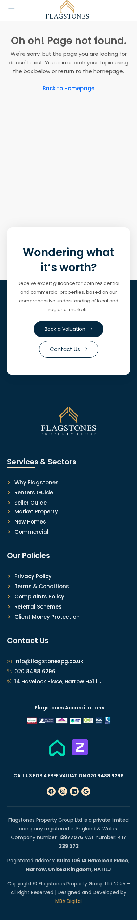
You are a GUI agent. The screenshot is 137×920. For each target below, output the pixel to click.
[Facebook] (51, 791)
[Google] (85, 791)
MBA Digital (68, 901)
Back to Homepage (68, 88)
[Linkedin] (74, 791)
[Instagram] (62, 791)
